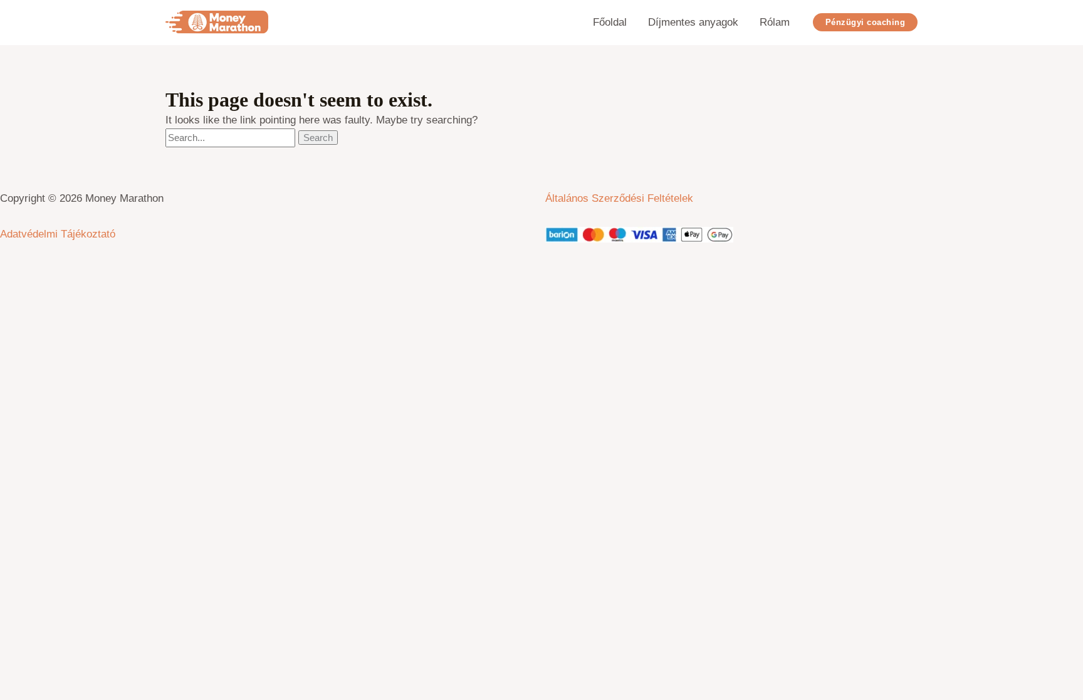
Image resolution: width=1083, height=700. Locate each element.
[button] (865, 22)
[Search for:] (231, 138)
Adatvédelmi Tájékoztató (57, 234)
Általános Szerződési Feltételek (619, 198)
